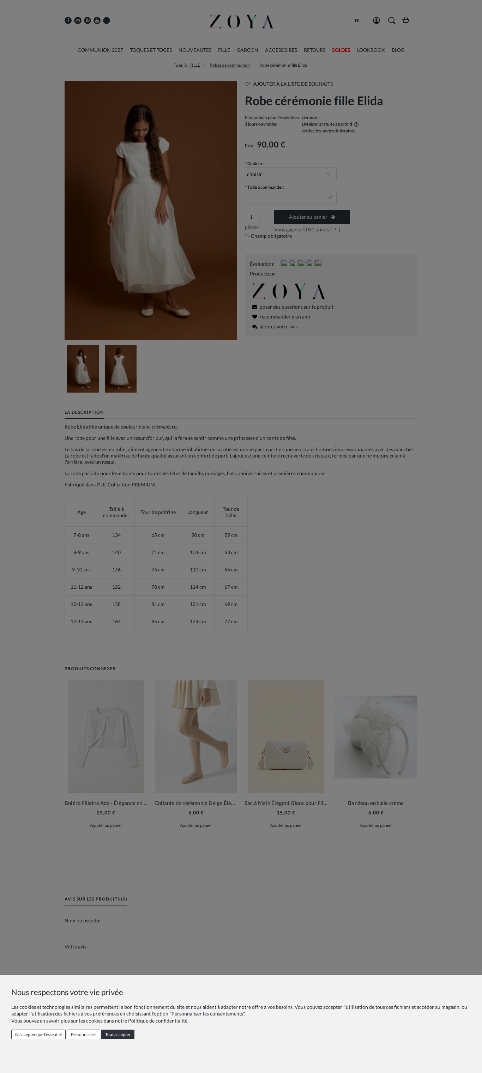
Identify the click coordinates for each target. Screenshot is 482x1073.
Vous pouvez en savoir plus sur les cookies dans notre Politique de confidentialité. (99, 1021)
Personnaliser (83, 1034)
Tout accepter (118, 1034)
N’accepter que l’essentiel (38, 1034)
